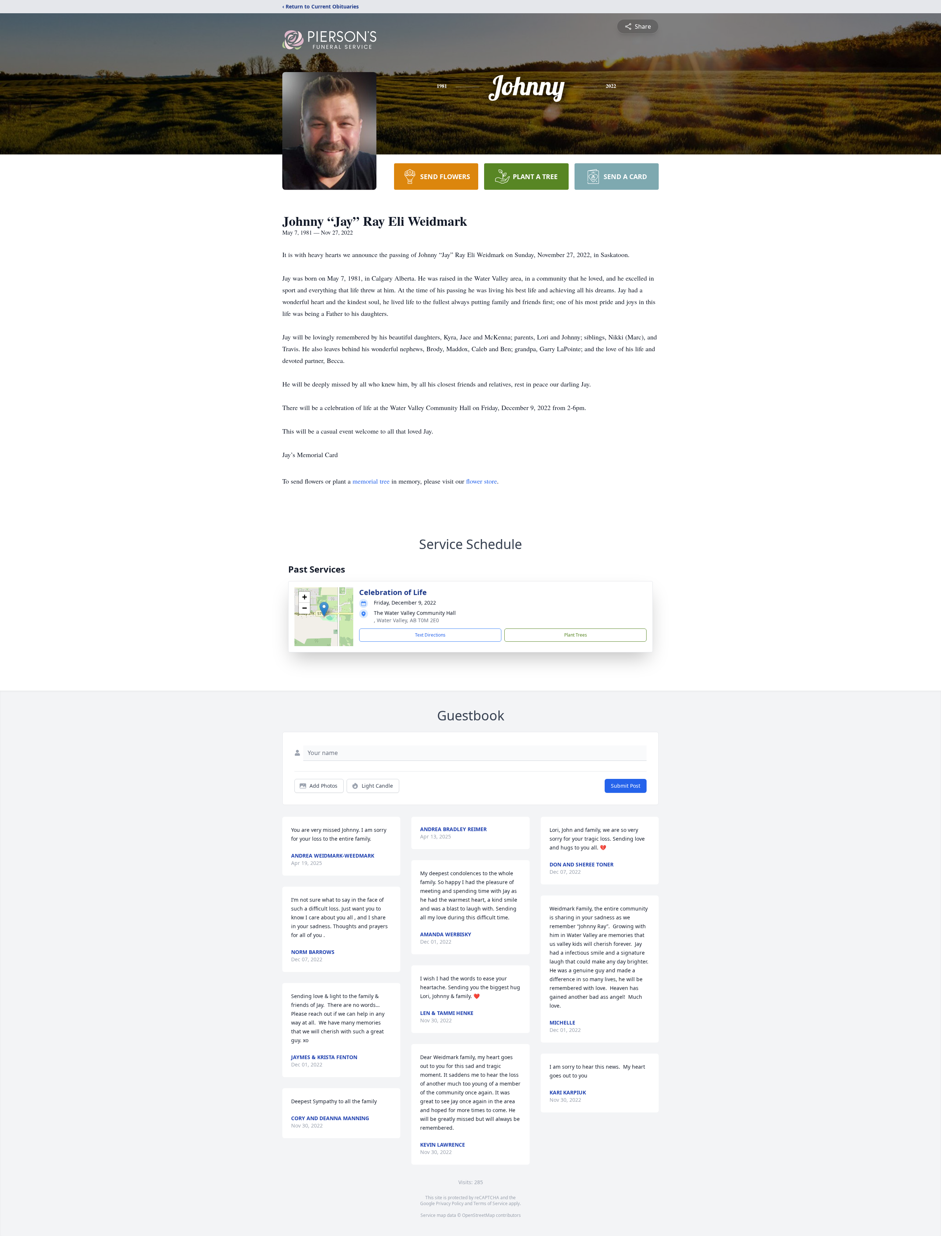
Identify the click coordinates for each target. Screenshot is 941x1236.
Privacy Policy (450, 1203)
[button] (324, 609)
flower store (481, 481)
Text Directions (430, 635)
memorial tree (371, 481)
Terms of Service (490, 1203)
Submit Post (625, 785)
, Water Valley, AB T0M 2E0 (406, 620)
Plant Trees (575, 635)
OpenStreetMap (478, 1215)
